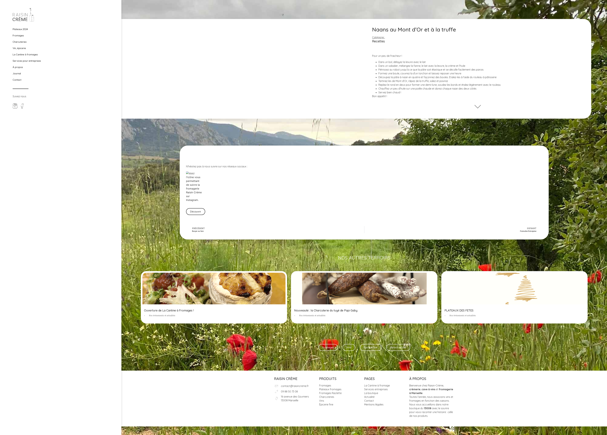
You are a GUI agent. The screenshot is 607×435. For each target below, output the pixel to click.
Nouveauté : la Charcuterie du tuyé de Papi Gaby (325, 310)
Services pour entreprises (27, 60)
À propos (18, 67)
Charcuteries (20, 41)
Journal (17, 73)
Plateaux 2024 (20, 29)
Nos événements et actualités (162, 315)
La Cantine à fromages (25, 54)
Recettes (378, 41)
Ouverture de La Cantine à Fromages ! (169, 310)
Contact (17, 79)
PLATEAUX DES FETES (459, 310)
